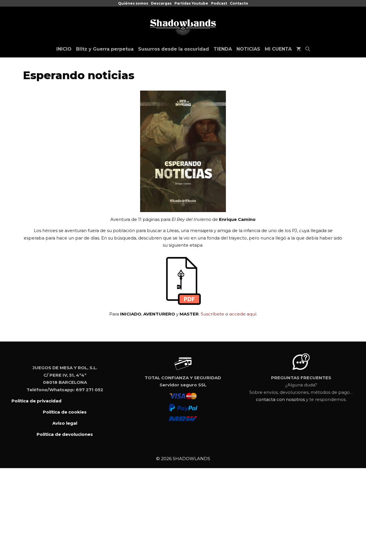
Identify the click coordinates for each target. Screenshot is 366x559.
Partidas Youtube (191, 3)
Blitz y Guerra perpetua (105, 49)
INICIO (63, 49)
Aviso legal (64, 423)
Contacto (239, 3)
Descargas (161, 3)
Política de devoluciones (65, 434)
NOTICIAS (248, 49)
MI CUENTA (278, 49)
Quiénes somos (133, 3)
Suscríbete (212, 314)
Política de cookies (65, 412)
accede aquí (242, 314)
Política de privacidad (36, 401)
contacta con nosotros (280, 399)
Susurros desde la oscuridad (173, 49)
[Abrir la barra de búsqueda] (307, 49)
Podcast (219, 3)
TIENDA (223, 49)
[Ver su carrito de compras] (298, 49)
